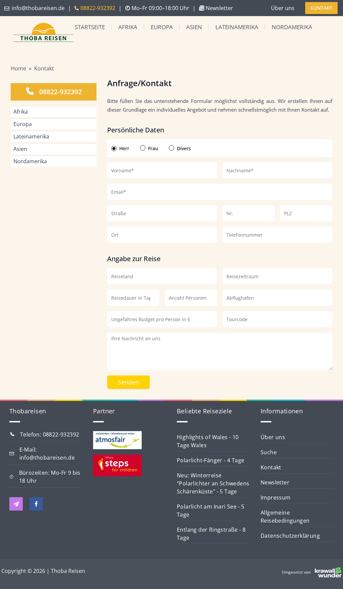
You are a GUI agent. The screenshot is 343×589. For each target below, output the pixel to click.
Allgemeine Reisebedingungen (285, 516)
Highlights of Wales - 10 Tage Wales (208, 441)
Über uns (282, 8)
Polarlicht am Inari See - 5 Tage (211, 510)
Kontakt (44, 68)
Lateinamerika (236, 27)
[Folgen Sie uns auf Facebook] (36, 504)
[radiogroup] (219, 148)
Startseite (90, 27)
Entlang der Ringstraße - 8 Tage (211, 533)
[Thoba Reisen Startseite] (38, 33)
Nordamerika (292, 27)
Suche (269, 452)
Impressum (276, 497)
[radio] (114, 148)
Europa (162, 27)
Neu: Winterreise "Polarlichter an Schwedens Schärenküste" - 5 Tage (213, 483)
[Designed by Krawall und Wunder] (328, 572)
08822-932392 (60, 91)
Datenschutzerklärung (290, 535)
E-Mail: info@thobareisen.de (47, 453)
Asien (194, 27)
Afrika (127, 27)
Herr (124, 148)
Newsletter (275, 482)
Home (18, 68)
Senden (128, 382)
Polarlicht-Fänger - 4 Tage (210, 460)
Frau (153, 148)
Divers (184, 148)
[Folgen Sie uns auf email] (16, 504)
